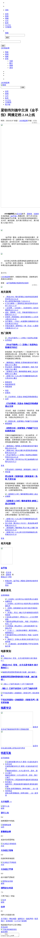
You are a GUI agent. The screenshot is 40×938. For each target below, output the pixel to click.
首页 (7, 14)
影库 (7, 23)
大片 (7, 21)
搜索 (7, 33)
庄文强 (19, 214)
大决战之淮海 (7, 850)
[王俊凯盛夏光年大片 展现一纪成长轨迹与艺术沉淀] (22, 764)
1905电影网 (5, 48)
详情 (10, 577)
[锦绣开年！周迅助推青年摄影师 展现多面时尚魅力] (22, 782)
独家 (7, 56)
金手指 (9, 283)
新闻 (7, 16)
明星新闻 (8, 386)
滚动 (11, 68)
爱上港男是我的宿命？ (17, 301)
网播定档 (15, 283)
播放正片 (4, 577)
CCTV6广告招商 (20, 921)
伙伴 (3, 907)
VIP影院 (8, 27)
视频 (7, 18)
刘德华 (36, 214)
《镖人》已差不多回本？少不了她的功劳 (19, 688)
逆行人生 (5, 813)
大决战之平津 (7, 869)
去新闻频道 (5, 595)
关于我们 (4, 919)
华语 (7, 390)
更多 (7, 59)
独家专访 (6, 707)
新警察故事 (6, 831)
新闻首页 (8, 382)
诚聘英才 (21, 919)
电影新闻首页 (10, 384)
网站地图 (12, 919)
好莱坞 (7, 393)
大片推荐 (6, 801)
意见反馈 (4, 927)
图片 (11, 63)
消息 (7, 10)
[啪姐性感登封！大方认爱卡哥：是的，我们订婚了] (22, 773)
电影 (7, 52)
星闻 (7, 54)
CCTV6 (8, 25)
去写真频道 (5, 758)
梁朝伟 (29, 214)
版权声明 (29, 919)
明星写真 (6, 753)
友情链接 (9, 921)
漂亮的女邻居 (7, 888)
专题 (11, 61)
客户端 (7, 104)
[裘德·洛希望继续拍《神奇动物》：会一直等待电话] (22, 791)
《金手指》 (13, 216)
